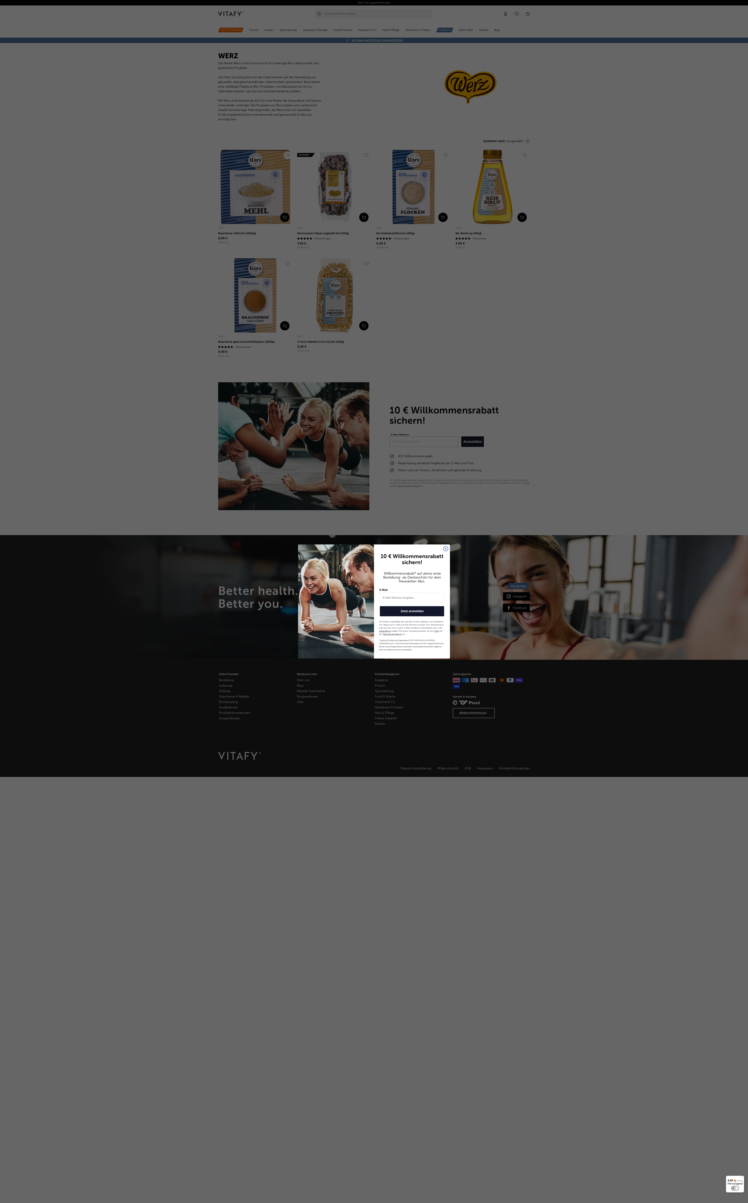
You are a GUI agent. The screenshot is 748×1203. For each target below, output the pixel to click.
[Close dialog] (445, 548)
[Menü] (741, 1178)
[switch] (735, 1188)
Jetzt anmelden (412, 611)
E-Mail (383, 589)
